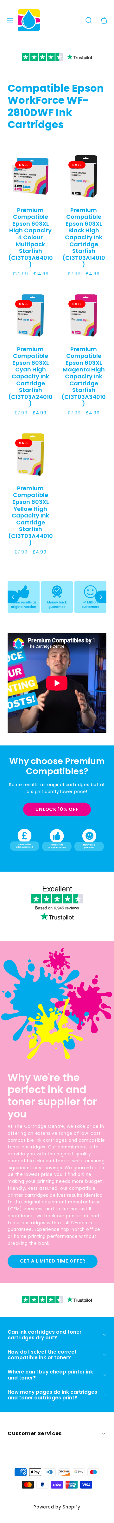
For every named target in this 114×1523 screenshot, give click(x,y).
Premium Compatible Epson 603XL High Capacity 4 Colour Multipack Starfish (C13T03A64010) (30, 237)
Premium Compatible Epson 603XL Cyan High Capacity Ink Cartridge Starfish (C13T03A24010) (30, 376)
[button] (10, 20)
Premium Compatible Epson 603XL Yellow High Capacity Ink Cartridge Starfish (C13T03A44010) (30, 515)
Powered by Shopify (57, 1507)
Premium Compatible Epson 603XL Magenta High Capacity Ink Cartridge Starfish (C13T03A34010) (83, 376)
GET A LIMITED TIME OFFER (53, 1261)
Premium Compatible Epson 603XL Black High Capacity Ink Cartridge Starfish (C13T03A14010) (83, 237)
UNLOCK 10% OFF (57, 809)
